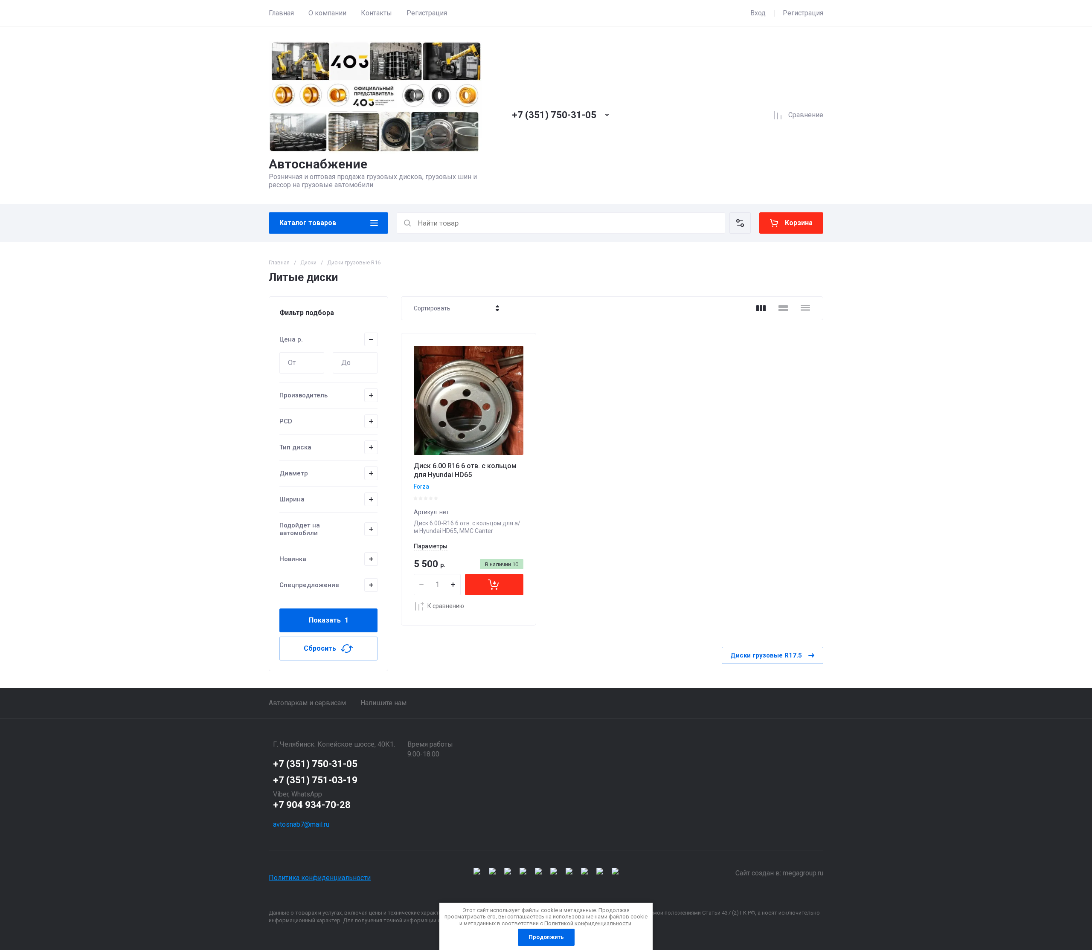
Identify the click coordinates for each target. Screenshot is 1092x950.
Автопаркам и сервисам (307, 703)
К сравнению (445, 605)
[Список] (783, 308)
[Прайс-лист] (805, 308)
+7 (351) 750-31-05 (554, 115)
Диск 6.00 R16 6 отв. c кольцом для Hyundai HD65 (465, 470)
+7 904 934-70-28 (312, 804)
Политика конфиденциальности (320, 878)
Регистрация (427, 13)
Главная (281, 13)
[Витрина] (761, 308)
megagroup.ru (803, 873)
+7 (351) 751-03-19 (315, 780)
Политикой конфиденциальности (587, 923)
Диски (308, 262)
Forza (421, 486)
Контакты (376, 13)
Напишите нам (383, 703)
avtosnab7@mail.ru (301, 824)
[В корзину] (494, 584)
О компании (327, 13)
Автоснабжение (318, 163)
